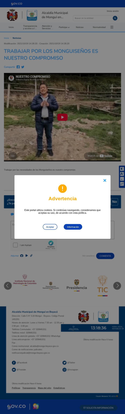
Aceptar (50, 227)
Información (73, 227)
